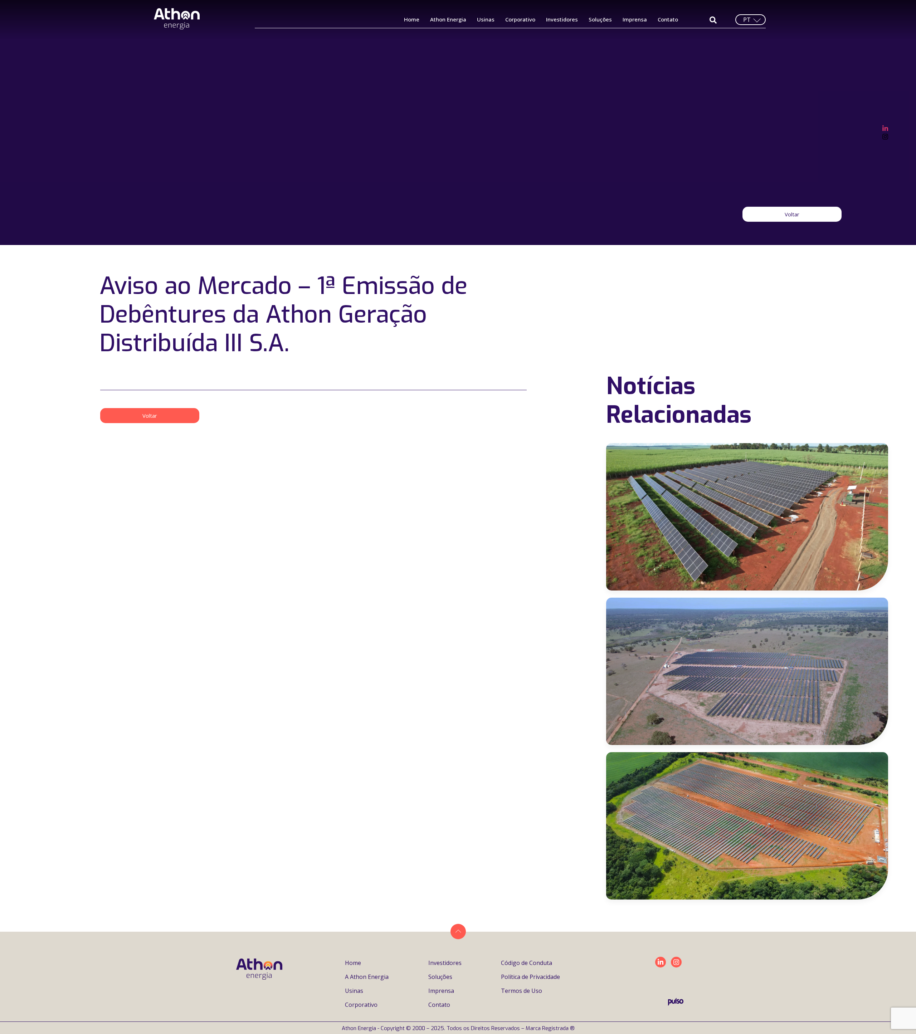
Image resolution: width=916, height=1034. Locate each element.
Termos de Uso (521, 991)
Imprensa (635, 19)
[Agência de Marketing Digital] (675, 1004)
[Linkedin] (660, 962)
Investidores (562, 19)
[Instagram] (885, 136)
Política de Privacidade (530, 977)
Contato (668, 19)
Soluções (600, 19)
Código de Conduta (526, 963)
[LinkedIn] (885, 127)
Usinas (485, 19)
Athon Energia (448, 19)
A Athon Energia (367, 977)
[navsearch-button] (712, 19)
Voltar (792, 214)
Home (411, 19)
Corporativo (520, 19)
